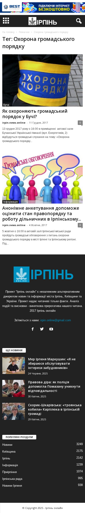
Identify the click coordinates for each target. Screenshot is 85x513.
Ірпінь (6, 458)
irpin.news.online (13, 122)
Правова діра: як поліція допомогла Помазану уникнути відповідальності (54, 386)
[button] (78, 21)
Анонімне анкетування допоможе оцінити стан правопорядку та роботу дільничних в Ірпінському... (41, 213)
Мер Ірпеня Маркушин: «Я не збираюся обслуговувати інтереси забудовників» (51, 363)
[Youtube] (52, 329)
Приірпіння (9, 472)
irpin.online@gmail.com (55, 320)
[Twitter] (43, 329)
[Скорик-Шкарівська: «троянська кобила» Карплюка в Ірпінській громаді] (13, 411)
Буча (6, 104)
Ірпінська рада (12, 479)
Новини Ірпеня (12, 485)
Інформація (10, 201)
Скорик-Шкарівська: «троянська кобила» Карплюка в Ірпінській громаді (55, 409)
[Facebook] (33, 329)
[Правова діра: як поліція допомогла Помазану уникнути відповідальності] (13, 388)
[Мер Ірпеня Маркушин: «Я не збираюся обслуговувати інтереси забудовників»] (13, 365)
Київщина (8, 451)
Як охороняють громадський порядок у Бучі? (35, 114)
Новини (7, 444)
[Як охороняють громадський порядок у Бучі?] (42, 80)
